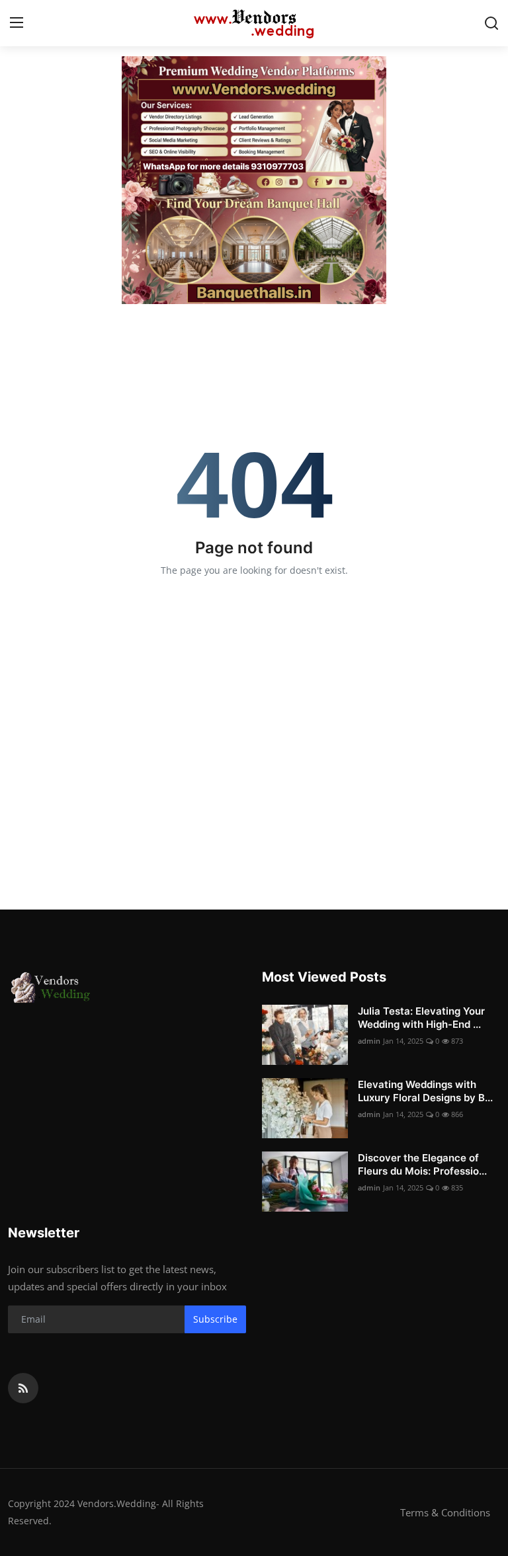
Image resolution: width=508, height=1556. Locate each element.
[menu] (16, 23)
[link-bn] (254, 180)
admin (369, 1041)
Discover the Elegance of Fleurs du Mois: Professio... (422, 1164)
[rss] (23, 1388)
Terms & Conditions (445, 1512)
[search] (491, 23)
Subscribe (215, 1319)
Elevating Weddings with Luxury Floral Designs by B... (425, 1091)
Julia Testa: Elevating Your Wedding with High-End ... (421, 1018)
